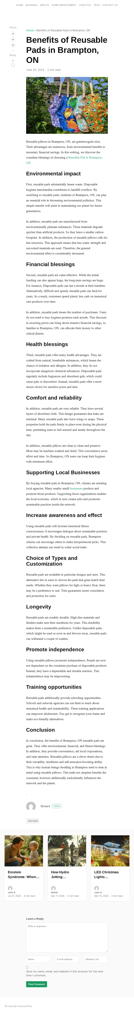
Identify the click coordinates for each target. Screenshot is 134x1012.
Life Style (33, 820)
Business (31, 5)
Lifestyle (85, 5)
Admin (54, 892)
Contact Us (110, 5)
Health (44, 5)
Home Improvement (64, 5)
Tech (97, 5)
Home (19, 5)
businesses (76, 488)
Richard (50, 806)
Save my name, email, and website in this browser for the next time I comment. (64, 973)
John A (11, 892)
